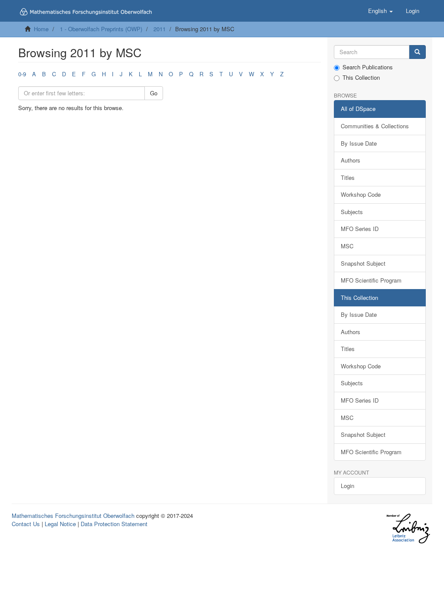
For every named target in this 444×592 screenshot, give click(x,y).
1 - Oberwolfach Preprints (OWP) (101, 29)
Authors (350, 160)
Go (153, 93)
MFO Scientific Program (371, 280)
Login (347, 485)
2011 (159, 29)
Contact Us (26, 524)
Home (41, 29)
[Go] (417, 52)
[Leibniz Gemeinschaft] (407, 528)
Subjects (352, 212)
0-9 (22, 74)
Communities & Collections (375, 126)
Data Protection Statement (114, 524)
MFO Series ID (360, 228)
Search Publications (368, 67)
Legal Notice (60, 524)
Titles (348, 177)
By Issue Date (359, 143)
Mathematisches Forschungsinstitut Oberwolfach (73, 515)
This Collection (361, 77)
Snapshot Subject (363, 263)
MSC (347, 246)
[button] (380, 11)
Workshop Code (361, 194)
